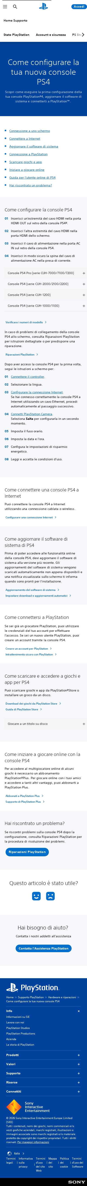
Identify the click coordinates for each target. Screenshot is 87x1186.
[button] (27, 852)
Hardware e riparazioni (62, 997)
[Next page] (82, 35)
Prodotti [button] (12, 1055)
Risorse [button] (11, 1082)
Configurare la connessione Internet (37, 392)
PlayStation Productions (20, 1033)
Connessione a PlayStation (28, 154)
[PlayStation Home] (43, 7)
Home (10, 997)
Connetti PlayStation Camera (31, 414)
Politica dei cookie (64, 1162)
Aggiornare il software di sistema (33, 146)
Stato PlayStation (16, 35)
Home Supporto (15, 20)
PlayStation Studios (18, 1028)
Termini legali (11, 1160)
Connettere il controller (27, 377)
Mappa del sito (52, 1162)
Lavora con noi (15, 1022)
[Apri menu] (5, 6)
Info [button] (9, 1011)
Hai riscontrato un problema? (30, 185)
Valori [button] (10, 1064)
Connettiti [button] (13, 1091)
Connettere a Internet (24, 139)
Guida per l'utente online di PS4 (32, 178)
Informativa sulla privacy (26, 1162)
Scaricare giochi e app (25, 162)
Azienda (11, 1039)
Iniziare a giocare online (26, 170)
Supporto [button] (13, 1073)
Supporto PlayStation (31, 997)
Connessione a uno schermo (29, 131)
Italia (17, 1153)
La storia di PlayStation (20, 1045)
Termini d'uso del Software (77, 1162)
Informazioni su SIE (17, 1017)
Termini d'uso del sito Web (40, 1164)
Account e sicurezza (51, 35)
